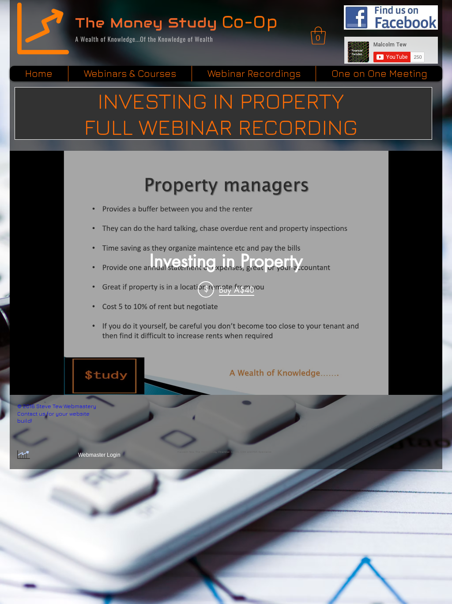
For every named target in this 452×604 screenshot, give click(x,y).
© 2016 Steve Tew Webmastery (56, 406)
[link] (318, 35)
